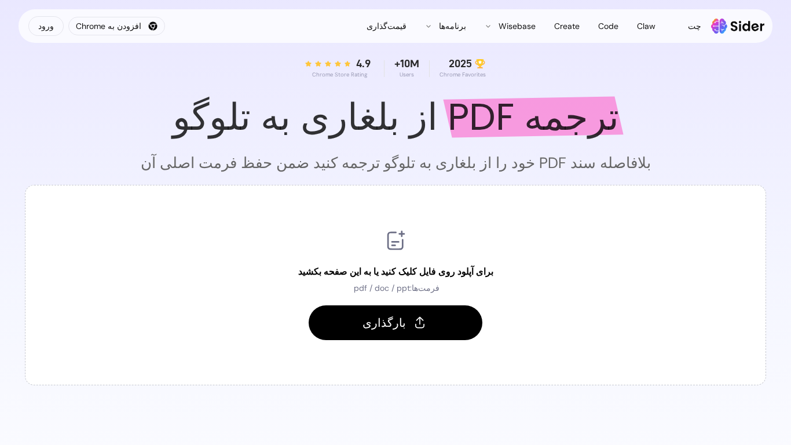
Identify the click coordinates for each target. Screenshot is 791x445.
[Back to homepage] (738, 26)
